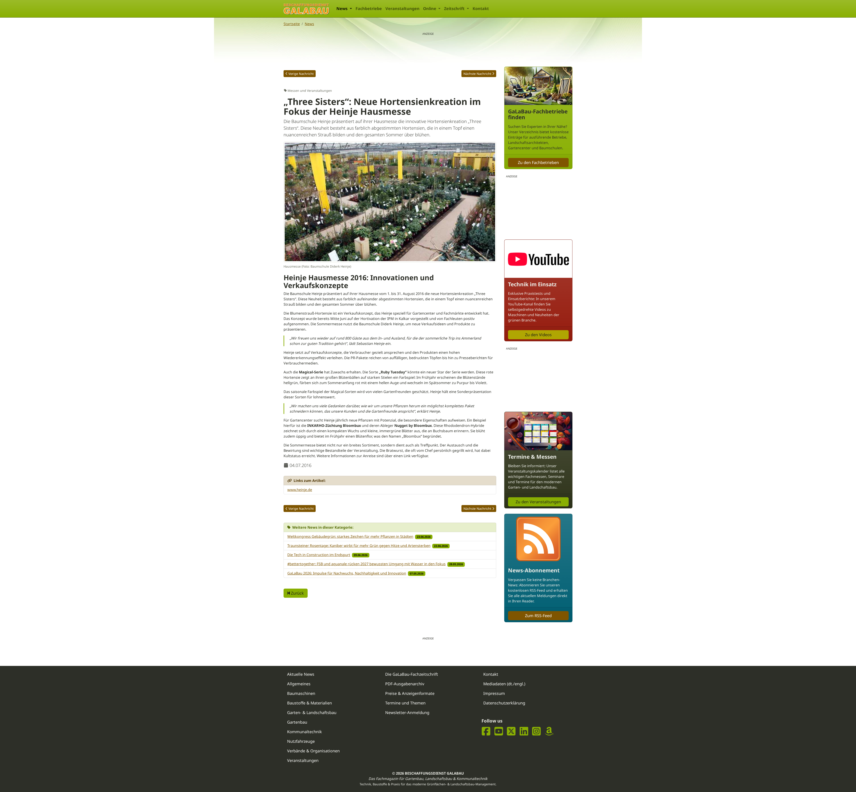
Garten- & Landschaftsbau (311, 712)
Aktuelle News (300, 674)
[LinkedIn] (524, 731)
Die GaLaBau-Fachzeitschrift (411, 674)
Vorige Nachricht (301, 74)
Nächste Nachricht (477, 74)
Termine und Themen (405, 703)
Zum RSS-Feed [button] (538, 615)
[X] (511, 731)
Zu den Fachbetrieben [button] (538, 162)
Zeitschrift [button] (455, 8)
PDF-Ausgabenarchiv (404, 683)
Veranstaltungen (402, 8)
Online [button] (430, 8)
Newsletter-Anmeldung (407, 712)
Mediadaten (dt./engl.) (504, 683)
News (309, 23)
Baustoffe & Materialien (309, 703)
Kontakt (481, 8)
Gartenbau (297, 722)
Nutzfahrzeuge (301, 741)
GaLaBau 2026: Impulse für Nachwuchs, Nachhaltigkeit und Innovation (346, 573)
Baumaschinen (301, 693)
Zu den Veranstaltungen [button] (538, 501)
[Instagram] (536, 731)
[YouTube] (498, 731)
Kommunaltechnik (304, 731)
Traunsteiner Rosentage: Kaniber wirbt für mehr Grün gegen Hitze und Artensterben (358, 545)
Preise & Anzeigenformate (409, 693)
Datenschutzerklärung (504, 703)
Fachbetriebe (369, 8)
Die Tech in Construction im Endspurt (318, 554)
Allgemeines (299, 683)
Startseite (292, 23)
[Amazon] (549, 731)
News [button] (342, 8)
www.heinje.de (299, 489)
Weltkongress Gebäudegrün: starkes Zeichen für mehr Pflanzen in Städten (350, 536)
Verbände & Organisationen (313, 750)
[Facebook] (486, 731)
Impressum (494, 693)
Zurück (297, 593)
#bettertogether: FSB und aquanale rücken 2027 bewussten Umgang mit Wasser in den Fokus (366, 563)
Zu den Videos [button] (538, 334)
